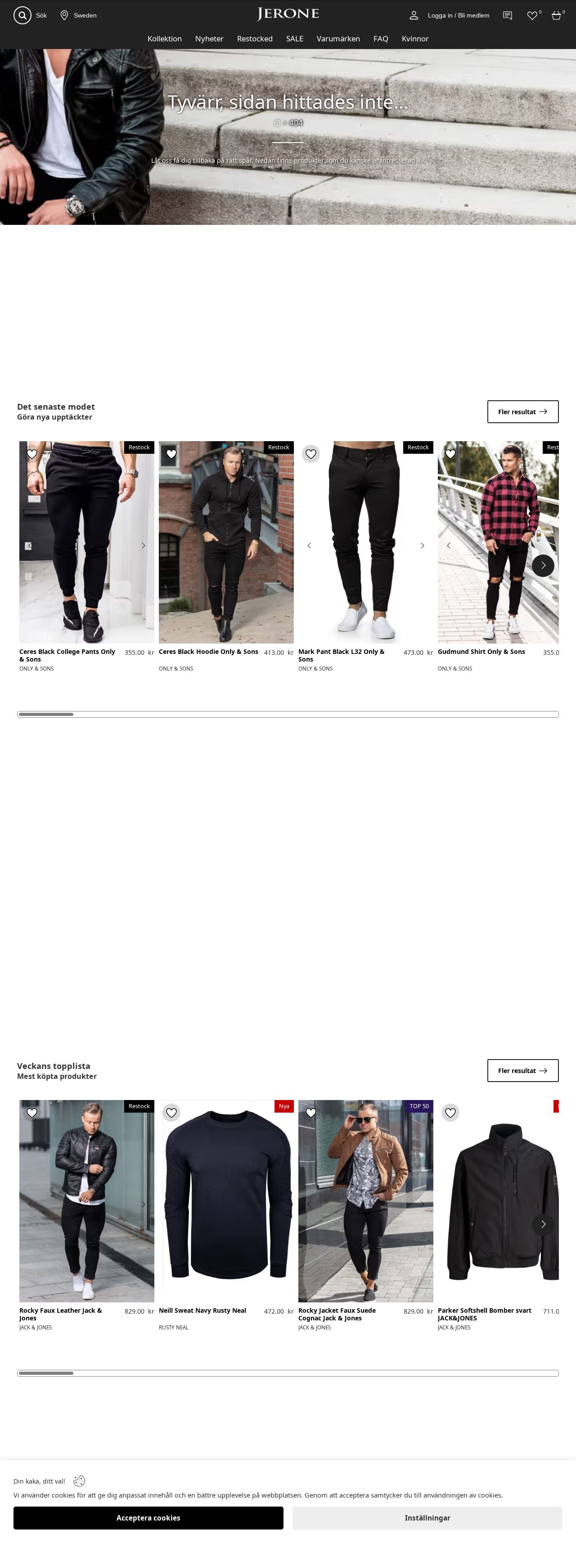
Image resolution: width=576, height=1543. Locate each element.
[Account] (414, 15)
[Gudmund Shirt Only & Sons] (505, 542)
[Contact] (508, 15)
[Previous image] (31, 546)
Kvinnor (415, 38)
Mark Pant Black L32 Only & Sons (341, 655)
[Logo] (288, 14)
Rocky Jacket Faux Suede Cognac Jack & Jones (337, 1314)
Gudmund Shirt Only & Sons (481, 652)
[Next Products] (543, 566)
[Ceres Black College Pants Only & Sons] (86, 542)
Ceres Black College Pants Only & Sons (67, 655)
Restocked (255, 38)
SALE (294, 38)
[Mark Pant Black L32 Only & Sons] (365, 542)
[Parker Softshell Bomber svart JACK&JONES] (505, 1201)
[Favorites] (532, 15)
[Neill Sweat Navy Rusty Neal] (226, 1201)
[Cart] (556, 15)
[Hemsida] (277, 122)
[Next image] (143, 546)
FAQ (381, 38)
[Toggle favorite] (32, 454)
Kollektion (165, 38)
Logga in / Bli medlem (459, 15)
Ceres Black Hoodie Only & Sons (208, 652)
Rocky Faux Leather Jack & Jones (60, 1314)
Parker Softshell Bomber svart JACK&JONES (484, 1314)
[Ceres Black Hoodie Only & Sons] (226, 542)
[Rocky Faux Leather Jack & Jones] (86, 1201)
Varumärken (338, 38)
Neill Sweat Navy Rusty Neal (202, 1311)
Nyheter (209, 38)
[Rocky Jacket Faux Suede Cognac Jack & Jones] (365, 1201)
